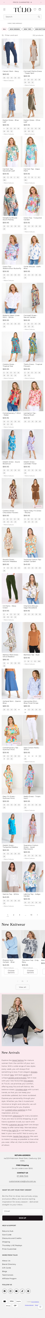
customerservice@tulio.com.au (22, 1181)
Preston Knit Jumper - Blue (9, 961)
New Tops (27, 29)
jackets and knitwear (17, 1078)
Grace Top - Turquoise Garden (33, 218)
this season (28, 1081)
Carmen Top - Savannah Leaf (9, 170)
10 (4, 77)
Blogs (4, 1271)
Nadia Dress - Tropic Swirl (32, 797)
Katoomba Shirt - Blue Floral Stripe (31, 702)
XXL (5, 180)
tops (12, 1075)
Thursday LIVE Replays (12, 1245)
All (4, 29)
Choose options (11, 972)
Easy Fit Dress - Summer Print (9, 797)
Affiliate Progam (9, 1279)
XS (4, 177)
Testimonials (7, 1275)
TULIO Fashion (35, 1301)
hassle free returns (21, 1136)
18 (18, 77)
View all (22, 987)
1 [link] (7, 915)
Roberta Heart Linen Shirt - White (11, 316)
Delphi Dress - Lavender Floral (30, 463)
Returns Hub (7, 1231)
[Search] (39, 16)
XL (18, 177)
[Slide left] (17, 981)
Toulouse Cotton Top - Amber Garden (33, 560)
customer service (16, 1125)
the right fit (13, 1130)
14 (11, 77)
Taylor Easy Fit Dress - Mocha (32, 511)
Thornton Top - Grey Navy (30, 961)
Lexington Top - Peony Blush (30, 414)
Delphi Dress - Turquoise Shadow (10, 846)
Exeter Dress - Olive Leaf (32, 121)
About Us (6, 1261)
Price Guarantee (9, 1249)
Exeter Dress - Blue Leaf (11, 121)
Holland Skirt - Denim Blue (12, 702)
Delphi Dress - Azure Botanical (11, 463)
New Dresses (15, 29)
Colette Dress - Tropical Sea (9, 365)
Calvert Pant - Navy (11, 71)
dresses (34, 1072)
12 (8, 77)
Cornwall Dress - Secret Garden (30, 316)
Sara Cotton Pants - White (32, 748)
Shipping (6, 1242)
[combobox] (22, 16)
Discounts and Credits (11, 1238)
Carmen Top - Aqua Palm (32, 170)
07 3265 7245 (22, 1176)
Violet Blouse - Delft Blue (32, 267)
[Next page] (37, 914)
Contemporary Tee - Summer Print (11, 748)
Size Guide (6, 1235)
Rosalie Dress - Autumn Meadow (10, 560)
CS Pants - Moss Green (9, 607)
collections (17, 1116)
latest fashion (18, 1060)
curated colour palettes (15, 1110)
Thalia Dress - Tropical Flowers (33, 365)
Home (9, 23)
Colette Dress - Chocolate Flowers (10, 511)
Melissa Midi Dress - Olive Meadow (11, 655)
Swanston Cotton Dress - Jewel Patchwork (31, 847)
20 (28, 82)
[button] (4, 9)
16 (15, 77)
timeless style (21, 1089)
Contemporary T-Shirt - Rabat (12, 414)
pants (25, 1075)
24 (15, 375)
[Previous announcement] (4, 2)
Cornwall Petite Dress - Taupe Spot (33, 72)
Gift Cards (6, 1268)
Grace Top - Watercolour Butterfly (12, 267)
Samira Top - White (11, 894)
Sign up (22, 1218)
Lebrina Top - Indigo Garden (32, 895)
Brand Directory (9, 1264)
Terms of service (29, 1305)
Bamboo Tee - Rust (32, 655)
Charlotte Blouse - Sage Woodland (31, 607)
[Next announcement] (41, 2)
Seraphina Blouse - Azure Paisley (10, 218)
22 (32, 82)
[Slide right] (27, 981)
